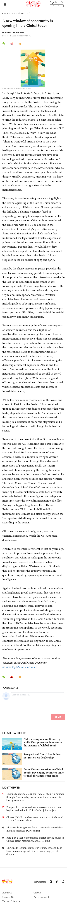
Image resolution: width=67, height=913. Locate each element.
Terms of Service (11, 901)
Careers (37, 892)
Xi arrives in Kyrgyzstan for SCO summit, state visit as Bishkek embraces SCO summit (35, 829)
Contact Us (8, 896)
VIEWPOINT (23, 13)
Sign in (53, 2)
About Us (7, 892)
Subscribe (56, 6)
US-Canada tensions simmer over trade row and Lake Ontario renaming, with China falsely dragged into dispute (34, 851)
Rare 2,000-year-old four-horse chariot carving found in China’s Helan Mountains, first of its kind (35, 839)
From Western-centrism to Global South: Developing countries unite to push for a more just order (44, 772)
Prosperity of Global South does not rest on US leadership (42, 756)
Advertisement (41, 896)
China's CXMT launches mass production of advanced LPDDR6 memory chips (34, 819)
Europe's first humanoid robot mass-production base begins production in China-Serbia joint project (33, 809)
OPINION (7, 13)
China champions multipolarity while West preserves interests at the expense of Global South (43, 742)
